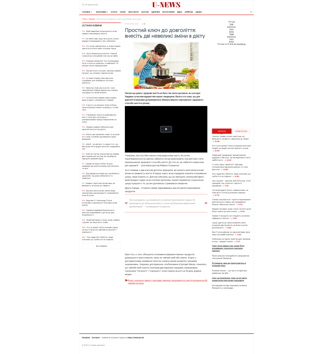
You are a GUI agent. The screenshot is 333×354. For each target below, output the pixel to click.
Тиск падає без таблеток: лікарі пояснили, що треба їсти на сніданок (97, 238)
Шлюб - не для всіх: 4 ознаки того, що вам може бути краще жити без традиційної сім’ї (101, 146)
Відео (179, 12)
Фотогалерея (168, 12)
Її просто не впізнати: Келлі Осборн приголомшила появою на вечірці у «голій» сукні (100, 107)
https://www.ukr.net (136, 337)
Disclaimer (86, 337)
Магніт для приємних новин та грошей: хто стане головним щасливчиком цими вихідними (101, 136)
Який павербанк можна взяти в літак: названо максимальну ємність (99, 32)
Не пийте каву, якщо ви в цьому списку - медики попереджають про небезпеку (101, 40)
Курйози (189, 12)
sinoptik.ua (241, 44)
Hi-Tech (114, 12)
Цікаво (199, 12)
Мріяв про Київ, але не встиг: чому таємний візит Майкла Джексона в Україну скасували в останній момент (100, 90)
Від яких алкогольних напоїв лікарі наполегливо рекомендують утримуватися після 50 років (100, 193)
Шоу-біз (145, 12)
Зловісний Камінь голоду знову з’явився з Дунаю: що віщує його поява (101, 221)
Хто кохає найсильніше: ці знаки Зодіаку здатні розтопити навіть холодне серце (101, 47)
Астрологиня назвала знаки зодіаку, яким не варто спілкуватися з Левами (99, 99)
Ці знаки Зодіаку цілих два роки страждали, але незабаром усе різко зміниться (97, 80)
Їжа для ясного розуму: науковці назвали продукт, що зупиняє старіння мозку (101, 72)
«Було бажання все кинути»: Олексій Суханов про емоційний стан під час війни (100, 54)
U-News (84, 19)
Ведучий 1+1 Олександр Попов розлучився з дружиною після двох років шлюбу (99, 202)
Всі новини (101, 246)
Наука (123, 12)
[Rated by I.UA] (87, 350)
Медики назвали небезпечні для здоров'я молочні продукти (97, 128)
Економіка (101, 12)
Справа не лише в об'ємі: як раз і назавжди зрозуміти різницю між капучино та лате (100, 166)
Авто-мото (133, 12)
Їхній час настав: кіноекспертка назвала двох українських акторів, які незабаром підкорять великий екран (100, 156)
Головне (86, 12)
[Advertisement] (166, 234)
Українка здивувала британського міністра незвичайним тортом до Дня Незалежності (98, 212)
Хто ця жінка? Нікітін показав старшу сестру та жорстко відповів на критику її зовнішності (100, 229)
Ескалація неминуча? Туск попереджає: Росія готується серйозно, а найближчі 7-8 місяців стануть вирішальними (100, 63)
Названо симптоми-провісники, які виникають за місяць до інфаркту (98, 184)
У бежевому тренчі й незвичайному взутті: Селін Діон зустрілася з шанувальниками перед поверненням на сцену (99, 118)
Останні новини (92, 25)
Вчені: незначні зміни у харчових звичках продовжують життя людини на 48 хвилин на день (167, 281)
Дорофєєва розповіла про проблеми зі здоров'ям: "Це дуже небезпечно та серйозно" (100, 175)
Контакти (96, 337)
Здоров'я (155, 12)
